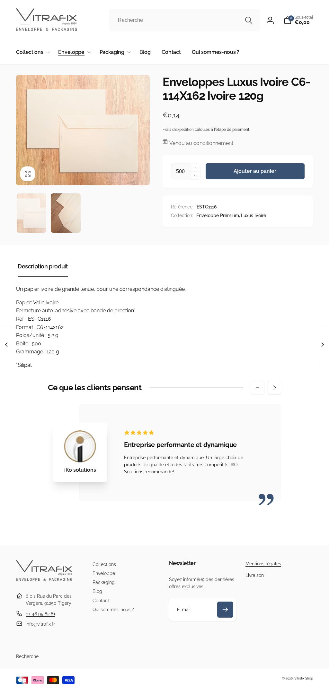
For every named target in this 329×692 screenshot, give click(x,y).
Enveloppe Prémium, (218, 215)
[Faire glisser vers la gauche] (257, 387)
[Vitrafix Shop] (44, 580)
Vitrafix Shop (303, 678)
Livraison (254, 575)
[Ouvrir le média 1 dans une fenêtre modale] (83, 130)
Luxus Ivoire (253, 215)
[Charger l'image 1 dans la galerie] (31, 213)
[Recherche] (248, 20)
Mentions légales (263, 563)
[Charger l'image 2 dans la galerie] (65, 213)
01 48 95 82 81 (40, 613)
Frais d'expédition (178, 129)
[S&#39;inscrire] (225, 610)
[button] (298, 20)
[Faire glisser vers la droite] (274, 387)
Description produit (43, 266)
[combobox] (184, 20)
